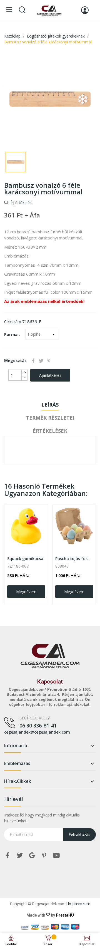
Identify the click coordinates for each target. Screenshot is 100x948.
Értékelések (50, 430)
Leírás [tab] (50, 404)
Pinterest (49, 361)
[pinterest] (44, 855)
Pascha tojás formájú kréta (74, 558)
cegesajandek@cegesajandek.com (37, 732)
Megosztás (33, 361)
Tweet (41, 361)
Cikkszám (12, 321)
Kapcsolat (50, 681)
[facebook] (7, 855)
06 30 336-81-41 (38, 725)
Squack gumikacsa (25, 558)
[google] (32, 855)
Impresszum (79, 904)
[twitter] (19, 855)
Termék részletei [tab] (50, 417)
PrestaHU (65, 915)
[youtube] (56, 855)
